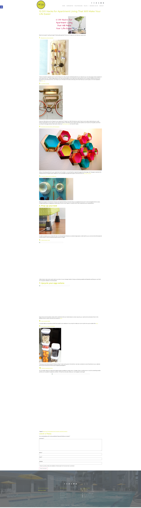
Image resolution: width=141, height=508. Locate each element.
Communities (69, 5)
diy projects (64, 431)
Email (40, 457)
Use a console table (45, 321)
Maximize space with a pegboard (48, 176)
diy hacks (60, 431)
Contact (101, 5)
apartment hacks (47, 431)
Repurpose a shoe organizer (47, 37)
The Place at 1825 (42, 490)
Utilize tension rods (45, 240)
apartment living (54, 431)
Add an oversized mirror (47, 368)
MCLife (85, 5)
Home (63, 5)
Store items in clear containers (48, 326)
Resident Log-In (94, 5)
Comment (41, 438)
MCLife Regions (78, 5)
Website (41, 461)
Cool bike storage (45, 83)
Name (40, 452)
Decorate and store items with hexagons (50, 126)
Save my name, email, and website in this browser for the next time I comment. (57, 465)
